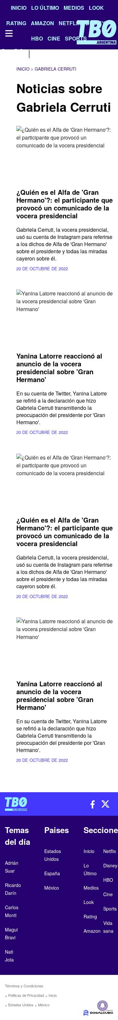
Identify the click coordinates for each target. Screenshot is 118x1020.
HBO (108, 880)
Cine (108, 894)
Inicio (19, 7)
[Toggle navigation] (8, 33)
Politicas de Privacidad (26, 995)
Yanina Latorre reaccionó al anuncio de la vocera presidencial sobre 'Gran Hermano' (59, 367)
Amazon (92, 931)
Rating (90, 916)
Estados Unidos (20, 1004)
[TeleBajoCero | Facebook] (4, 53)
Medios (74, 7)
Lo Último (45, 7)
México (43, 1004)
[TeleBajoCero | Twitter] (18, 53)
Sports (110, 908)
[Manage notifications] (102, 1005)
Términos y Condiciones (24, 985)
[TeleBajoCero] (29, 804)
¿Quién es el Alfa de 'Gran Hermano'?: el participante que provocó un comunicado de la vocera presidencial (64, 203)
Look (96, 7)
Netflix (109, 851)
